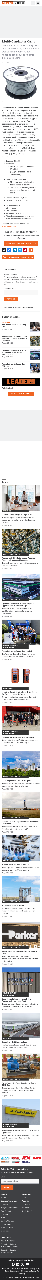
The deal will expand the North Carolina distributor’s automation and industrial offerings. (21, 785)
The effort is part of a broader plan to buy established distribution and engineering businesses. (17, 611)
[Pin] (25, 250)
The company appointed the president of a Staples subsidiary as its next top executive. (20, 869)
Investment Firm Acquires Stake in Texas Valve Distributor (21, 823)
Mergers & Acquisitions (11, 554)
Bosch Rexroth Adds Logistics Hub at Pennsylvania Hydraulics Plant (16, 1000)
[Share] (9, 250)
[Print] (4, 250)
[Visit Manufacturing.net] (16, 1162)
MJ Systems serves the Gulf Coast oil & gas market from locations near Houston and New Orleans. (18, 911)
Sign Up (7, 1187)
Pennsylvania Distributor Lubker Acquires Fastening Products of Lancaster (15, 338)
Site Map (22, 1274)
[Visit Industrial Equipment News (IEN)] (26, 1158)
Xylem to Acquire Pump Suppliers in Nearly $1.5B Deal (19, 1084)
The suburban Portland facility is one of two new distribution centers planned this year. (20, 741)
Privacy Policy (35, 1269)
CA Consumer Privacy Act (30, 1271)
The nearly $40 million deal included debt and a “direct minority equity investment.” (19, 828)
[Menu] (38, 3)
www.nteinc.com (9, 226)
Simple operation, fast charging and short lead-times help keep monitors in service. (19, 698)
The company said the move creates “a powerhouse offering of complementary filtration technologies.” (20, 958)
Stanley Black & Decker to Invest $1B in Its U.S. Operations (20, 1132)
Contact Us (15, 1269)
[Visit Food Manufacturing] (16, 1158)
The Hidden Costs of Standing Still (14, 326)
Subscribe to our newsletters (21, 243)
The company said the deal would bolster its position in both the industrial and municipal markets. (18, 1090)
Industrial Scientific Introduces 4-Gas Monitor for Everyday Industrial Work (20, 693)
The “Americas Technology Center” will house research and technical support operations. (18, 655)
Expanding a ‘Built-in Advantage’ (14, 1042)
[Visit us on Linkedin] (17, 1264)
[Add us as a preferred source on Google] (31, 250)
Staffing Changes (9, 861)
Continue (11, 299)
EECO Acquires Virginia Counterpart (16, 781)
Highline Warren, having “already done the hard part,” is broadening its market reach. (19, 1046)
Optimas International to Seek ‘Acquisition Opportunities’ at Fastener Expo (14, 352)
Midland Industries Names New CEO (16, 865)
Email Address (10, 288)
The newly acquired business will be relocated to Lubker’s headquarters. (20, 564)
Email (3, 1177)
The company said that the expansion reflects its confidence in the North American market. (20, 1005)
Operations (7, 1038)
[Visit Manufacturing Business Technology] (26, 1162)
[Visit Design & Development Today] (5, 1158)
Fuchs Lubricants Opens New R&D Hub (13, 365)
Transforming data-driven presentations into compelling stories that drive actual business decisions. (18, 520)
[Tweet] (20, 250)
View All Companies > (21, 394)
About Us (5, 1269)
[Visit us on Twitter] (22, 1264)
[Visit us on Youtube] (27, 1264)
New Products (8, 688)
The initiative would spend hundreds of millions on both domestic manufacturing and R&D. (20, 1137)
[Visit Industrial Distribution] (5, 1162)
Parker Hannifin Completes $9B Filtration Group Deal (21, 952)
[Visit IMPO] (37, 1158)
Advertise (24, 1269)
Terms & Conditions (12, 1271)
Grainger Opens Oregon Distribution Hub (18, 737)
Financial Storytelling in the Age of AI (17, 515)
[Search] (33, 3)
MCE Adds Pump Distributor (13, 906)
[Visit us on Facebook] (13, 1264)
